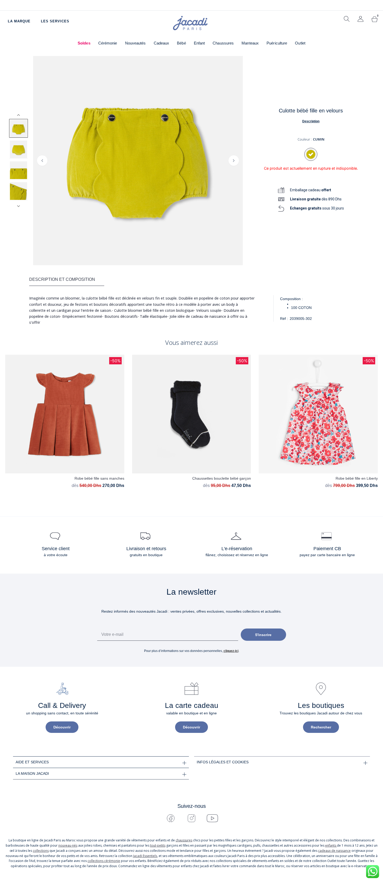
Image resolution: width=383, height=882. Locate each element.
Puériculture (277, 43)
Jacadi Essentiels (145, 856)
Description (310, 121)
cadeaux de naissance (334, 850)
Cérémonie (107, 43)
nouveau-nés (67, 845)
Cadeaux (161, 43)
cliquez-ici (231, 651)
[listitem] (18, 128)
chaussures (184, 840)
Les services (55, 21)
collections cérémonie (104, 861)
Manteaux (250, 43)
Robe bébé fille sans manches (99, 478)
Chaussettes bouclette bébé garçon (221, 478)
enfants (331, 845)
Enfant (199, 43)
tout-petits (157, 845)
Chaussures (223, 43)
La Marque (19, 21)
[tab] (66, 280)
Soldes (84, 43)
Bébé (181, 43)
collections (41, 850)
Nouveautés (135, 43)
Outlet (300, 43)
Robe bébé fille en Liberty (357, 478)
